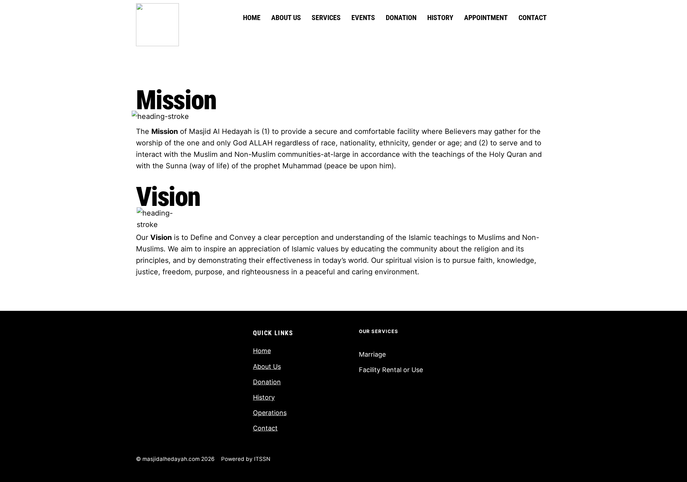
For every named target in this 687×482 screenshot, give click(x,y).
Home (251, 17)
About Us (286, 17)
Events (363, 17)
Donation (401, 17)
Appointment (486, 17)
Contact (532, 17)
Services (326, 17)
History (440, 17)
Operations (270, 412)
